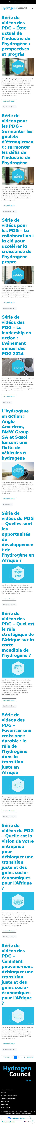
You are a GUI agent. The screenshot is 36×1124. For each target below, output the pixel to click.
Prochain (30, 1057)
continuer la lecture (9, 101)
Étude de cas (7, 504)
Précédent (6, 1057)
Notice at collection (8, 1122)
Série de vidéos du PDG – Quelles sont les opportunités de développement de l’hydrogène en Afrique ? (18, 536)
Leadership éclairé (9, 107)
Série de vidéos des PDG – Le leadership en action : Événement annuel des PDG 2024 (16, 335)
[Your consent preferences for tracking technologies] (33, 1121)
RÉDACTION (4, 1104)
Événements (7, 402)
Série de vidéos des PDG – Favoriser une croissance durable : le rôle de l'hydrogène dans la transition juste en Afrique (16, 743)
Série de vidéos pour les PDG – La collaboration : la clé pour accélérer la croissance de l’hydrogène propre (18, 241)
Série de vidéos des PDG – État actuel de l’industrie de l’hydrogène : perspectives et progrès (16, 36)
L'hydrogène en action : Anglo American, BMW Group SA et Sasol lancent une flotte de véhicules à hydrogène (15, 434)
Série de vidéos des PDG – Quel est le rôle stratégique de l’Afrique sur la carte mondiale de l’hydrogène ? (18, 634)
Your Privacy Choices (18, 1118)
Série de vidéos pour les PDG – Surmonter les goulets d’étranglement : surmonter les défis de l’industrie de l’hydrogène (17, 139)
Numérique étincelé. (25, 1113)
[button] (32, 8)
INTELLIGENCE (5, 1101)
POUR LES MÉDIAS (6, 1107)
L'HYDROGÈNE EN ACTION (8, 1098)
